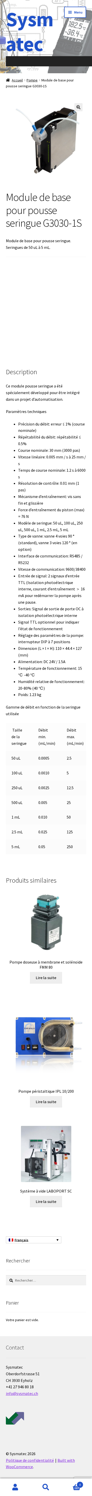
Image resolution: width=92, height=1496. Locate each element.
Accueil (17, 80)
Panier (71, 1483)
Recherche (46, 1487)
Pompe (32, 80)
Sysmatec (29, 31)
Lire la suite (46, 977)
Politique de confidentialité (30, 1460)
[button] (78, 107)
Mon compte (15, 1487)
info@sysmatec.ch (22, 1393)
